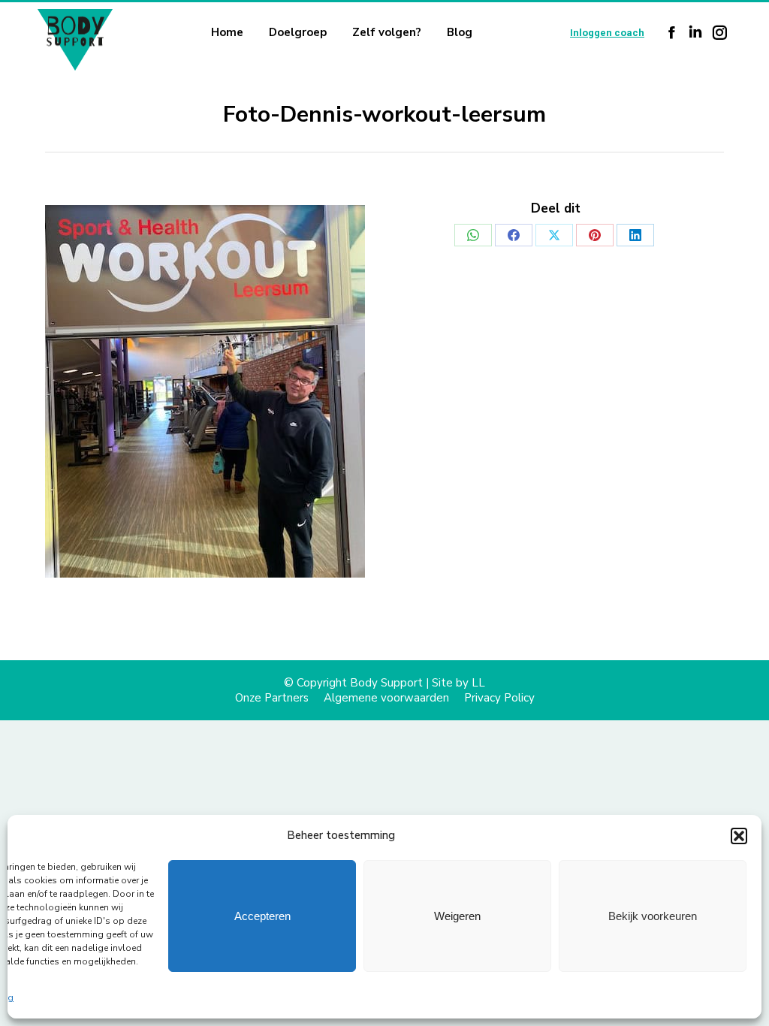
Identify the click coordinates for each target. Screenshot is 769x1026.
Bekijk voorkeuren (652, 916)
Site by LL (458, 682)
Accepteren (262, 916)
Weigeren (457, 916)
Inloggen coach (607, 32)
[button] (738, 835)
